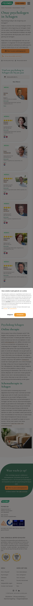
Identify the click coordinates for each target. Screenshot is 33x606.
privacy (5, 308)
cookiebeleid (13, 308)
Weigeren (10, 314)
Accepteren (20, 314)
